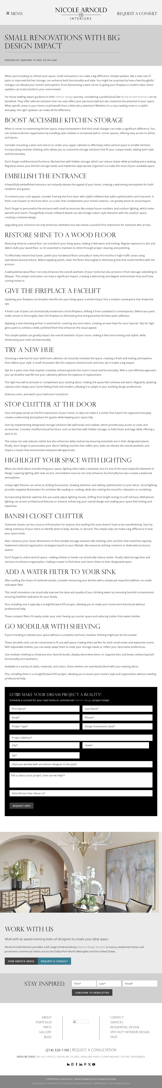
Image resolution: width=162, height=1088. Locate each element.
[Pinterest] (85, 1064)
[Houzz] (68, 1064)
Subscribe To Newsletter (92, 992)
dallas (40, 1057)
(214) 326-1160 (57, 1050)
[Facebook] (76, 1064)
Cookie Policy (52, 1083)
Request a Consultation (94, 1050)
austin (125, 1057)
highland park (90, 1057)
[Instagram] (72, 1064)
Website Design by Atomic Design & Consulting (95, 1079)
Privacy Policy (38, 1083)
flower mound (110, 1057)
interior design (64, 97)
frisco (51, 1057)
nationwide (138, 1057)
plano (75, 1057)
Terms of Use (66, 1083)
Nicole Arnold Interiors (134, 97)
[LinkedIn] (80, 1064)
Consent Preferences (83, 1083)
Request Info (21, 805)
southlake (63, 1057)
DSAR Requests (101, 1083)
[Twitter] (89, 1064)
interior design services (91, 947)
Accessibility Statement (120, 1083)
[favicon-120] (81, 1021)
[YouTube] (93, 1064)
